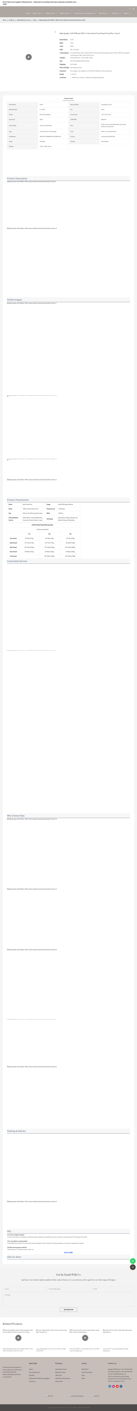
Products (11, 20)
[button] (133, 13)
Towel (35, 20)
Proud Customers (87, 1372)
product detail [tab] (68, 98)
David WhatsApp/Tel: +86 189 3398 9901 (120, 1372)
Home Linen (59, 1381)
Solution (31, 1375)
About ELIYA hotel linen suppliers (39, 1378)
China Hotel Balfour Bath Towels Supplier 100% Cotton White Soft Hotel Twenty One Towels (18, 1350)
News (83, 1378)
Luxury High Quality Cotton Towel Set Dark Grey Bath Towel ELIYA (51, 1350)
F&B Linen (58, 1375)
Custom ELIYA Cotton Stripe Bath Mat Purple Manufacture (115, 1350)
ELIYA (4, 20)
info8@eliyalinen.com (119, 1374)
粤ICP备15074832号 (83, 1407)
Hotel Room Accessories (62, 1378)
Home (31, 1369)
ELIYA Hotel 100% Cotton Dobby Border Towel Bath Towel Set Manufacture (84, 1350)
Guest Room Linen (61, 1369)
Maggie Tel (120, 1369)
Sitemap (75, 1407)
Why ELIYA (85, 1369)
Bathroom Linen (60, 1372)
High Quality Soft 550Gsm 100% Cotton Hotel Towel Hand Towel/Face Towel (62, 20)
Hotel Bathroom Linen (23, 20)
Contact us (32, 1381)
